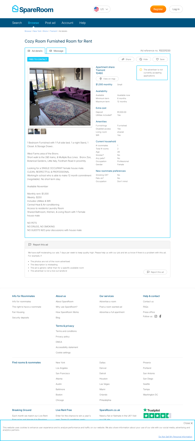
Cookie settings (63, 352)
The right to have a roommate (26, 306)
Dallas (102, 362)
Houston (103, 378)
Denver (103, 368)
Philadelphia (105, 400)
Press (149, 312)
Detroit (102, 373)
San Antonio (149, 373)
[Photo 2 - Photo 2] (30, 131)
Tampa (146, 389)
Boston (59, 394)
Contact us (148, 301)
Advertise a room (107, 301)
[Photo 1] (60, 96)
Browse (33, 23)
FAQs (145, 306)
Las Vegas (104, 384)
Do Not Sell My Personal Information (175, 436)
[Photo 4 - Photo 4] (43, 131)
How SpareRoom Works (67, 312)
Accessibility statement (67, 347)
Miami (102, 389)
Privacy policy (63, 336)
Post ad (50, 23)
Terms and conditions (66, 331)
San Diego (148, 378)
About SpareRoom (64, 301)
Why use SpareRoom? (66, 306)
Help (82, 23)
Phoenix (147, 362)
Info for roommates (21, 301)
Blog (58, 317)
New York (60, 362)
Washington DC (150, 394)
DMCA (59, 342)
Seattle (146, 384)
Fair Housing (18, 312)
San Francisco (63, 373)
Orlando (103, 394)
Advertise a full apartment (111, 312)
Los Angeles (62, 368)
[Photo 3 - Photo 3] (37, 131)
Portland (147, 368)
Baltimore (60, 389)
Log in (176, 9)
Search (17, 23)
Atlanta (59, 378)
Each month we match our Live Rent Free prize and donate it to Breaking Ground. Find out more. (30, 419)
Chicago (60, 400)
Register (158, 9)
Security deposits (20, 317)
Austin (59, 384)
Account (67, 23)
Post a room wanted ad (110, 306)
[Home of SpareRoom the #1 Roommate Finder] (32, 9)
